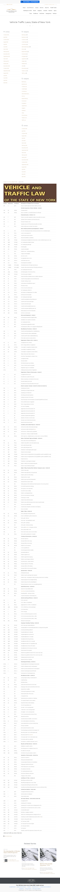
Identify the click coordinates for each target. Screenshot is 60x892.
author (27, 527)
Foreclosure (24, 53)
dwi (40, 816)
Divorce (23, 49)
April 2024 (5, 37)
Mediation (24, 63)
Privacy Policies (28, 888)
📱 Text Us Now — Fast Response (30, 1)
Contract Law (24, 39)
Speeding (23, 591)
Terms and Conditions (37, 888)
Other (23, 65)
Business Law (24, 37)
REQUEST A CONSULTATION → (49, 4)
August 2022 (24, 135)
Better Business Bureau (21, 886)
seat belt (31, 734)
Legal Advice (24, 58)
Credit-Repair (24, 88)
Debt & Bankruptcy (25, 46)
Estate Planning (25, 51)
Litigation (23, 61)
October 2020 (6, 68)
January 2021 (6, 63)
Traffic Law (24, 73)
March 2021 (6, 58)
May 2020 (5, 80)
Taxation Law (24, 70)
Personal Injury (24, 68)
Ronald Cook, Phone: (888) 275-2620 (10, 181)
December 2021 (7, 53)
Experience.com (35, 886)
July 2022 (5, 44)
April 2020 (5, 82)
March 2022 (6, 49)
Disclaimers (21, 888)
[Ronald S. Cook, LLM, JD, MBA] (11, 10)
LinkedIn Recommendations (45, 886)
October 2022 (6, 39)
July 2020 (5, 75)
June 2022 (5, 46)
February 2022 (6, 51)
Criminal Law (24, 44)
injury (35, 429)
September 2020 (7, 70)
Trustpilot (29, 886)
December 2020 (7, 65)
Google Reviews (12, 886)
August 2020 (6, 73)
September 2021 (7, 56)
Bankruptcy (24, 34)
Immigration (24, 56)
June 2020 (5, 77)
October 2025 (6, 34)
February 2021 (6, 61)
